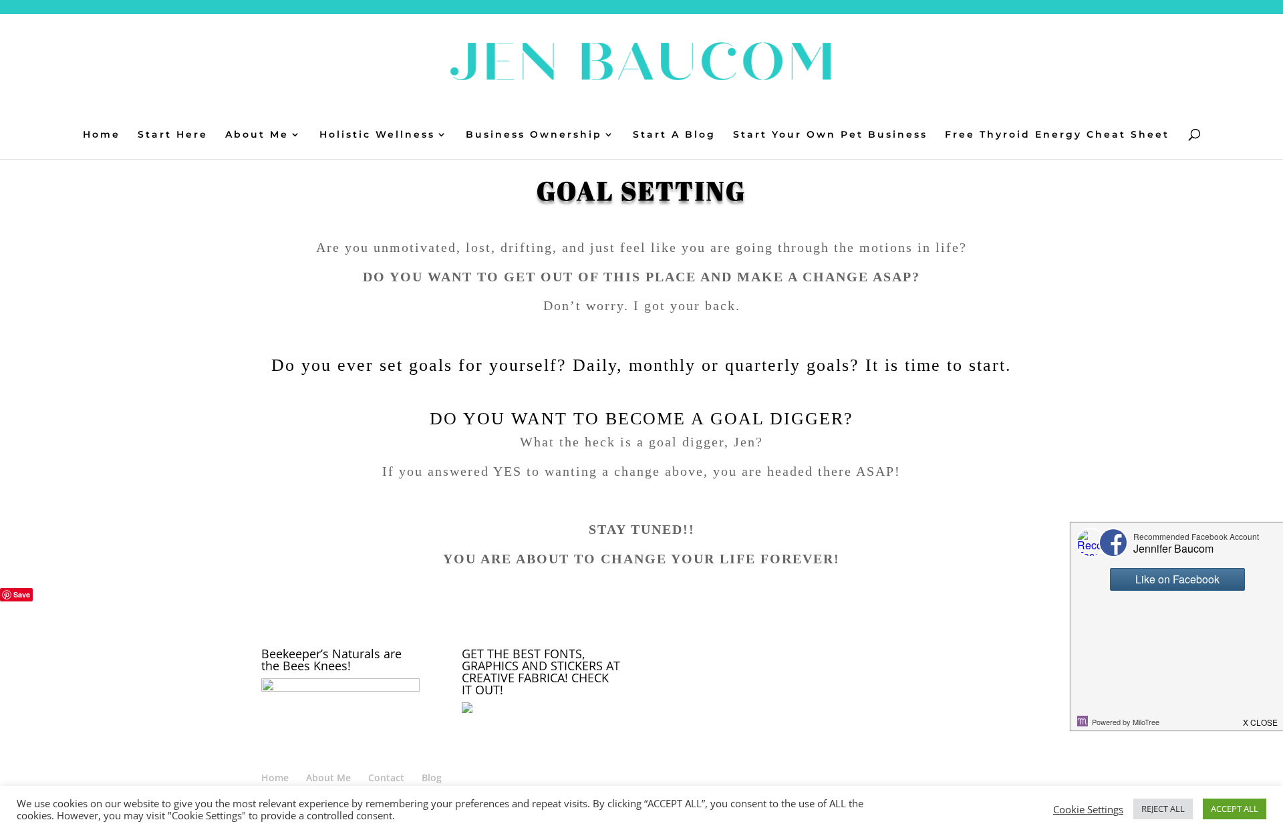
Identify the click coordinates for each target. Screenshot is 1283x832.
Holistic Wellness (377, 135)
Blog (432, 777)
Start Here (173, 135)
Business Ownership (534, 135)
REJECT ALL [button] (1163, 809)
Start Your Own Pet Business (830, 135)
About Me (257, 135)
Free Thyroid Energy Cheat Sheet (1057, 135)
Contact (386, 777)
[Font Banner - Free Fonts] (522, 710)
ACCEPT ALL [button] (1234, 809)
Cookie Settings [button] (1088, 809)
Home (101, 135)
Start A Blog (674, 135)
